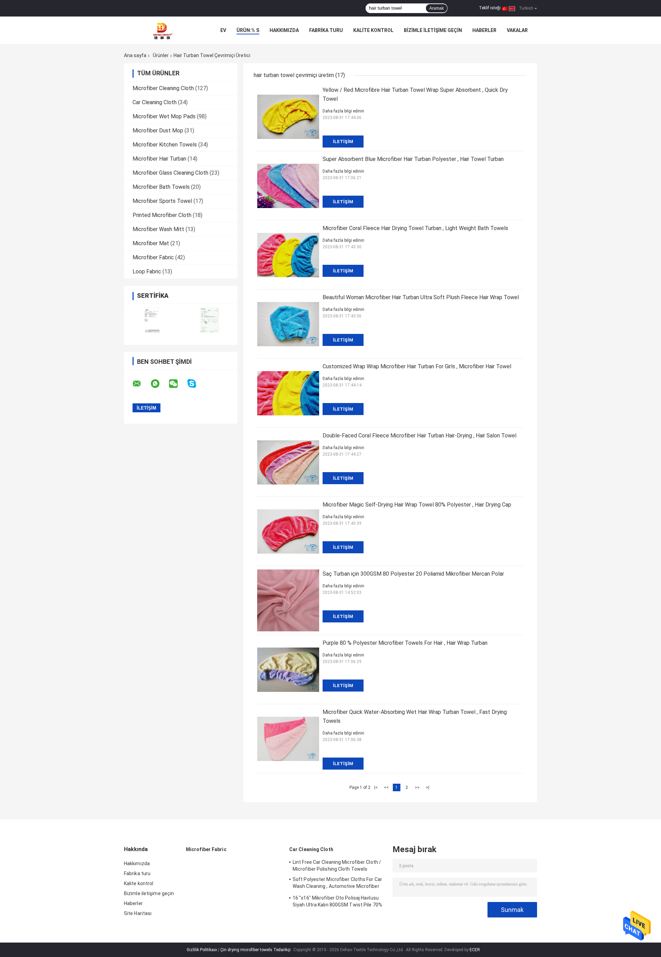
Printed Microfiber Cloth (162, 215)
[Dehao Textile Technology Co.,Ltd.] (162, 30)
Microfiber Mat (151, 243)
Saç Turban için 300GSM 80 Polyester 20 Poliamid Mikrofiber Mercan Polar (413, 573)
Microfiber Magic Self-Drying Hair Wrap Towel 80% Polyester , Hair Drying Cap (417, 504)
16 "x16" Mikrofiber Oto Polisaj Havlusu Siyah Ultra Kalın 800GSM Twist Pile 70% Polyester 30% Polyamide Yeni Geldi (337, 902)
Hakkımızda (284, 30)
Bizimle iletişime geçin (433, 30)
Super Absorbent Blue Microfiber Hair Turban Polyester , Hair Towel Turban (413, 159)
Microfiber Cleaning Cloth (163, 88)
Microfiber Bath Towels (161, 187)
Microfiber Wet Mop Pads (164, 116)
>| (427, 787)
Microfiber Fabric (153, 257)
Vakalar (517, 30)
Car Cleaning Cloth (155, 102)
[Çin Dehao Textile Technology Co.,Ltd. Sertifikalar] (152, 320)
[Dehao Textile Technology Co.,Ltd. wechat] (177, 383)
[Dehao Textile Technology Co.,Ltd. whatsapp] (159, 383)
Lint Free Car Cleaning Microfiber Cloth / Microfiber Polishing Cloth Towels (337, 865)
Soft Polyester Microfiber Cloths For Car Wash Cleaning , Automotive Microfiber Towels (337, 884)
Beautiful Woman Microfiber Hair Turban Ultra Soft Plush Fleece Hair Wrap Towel (421, 297)
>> (417, 787)
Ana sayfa (135, 55)
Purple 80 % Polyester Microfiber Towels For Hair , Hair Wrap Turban (405, 643)
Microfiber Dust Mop (158, 130)
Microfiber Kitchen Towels (165, 144)
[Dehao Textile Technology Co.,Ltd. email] (141, 383)
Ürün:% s (248, 30)
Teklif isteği (490, 8)
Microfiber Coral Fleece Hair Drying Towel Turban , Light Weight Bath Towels (415, 228)
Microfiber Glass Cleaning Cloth (170, 173)
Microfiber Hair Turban (159, 158)
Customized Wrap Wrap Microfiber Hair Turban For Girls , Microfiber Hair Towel (417, 366)
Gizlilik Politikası (202, 949)
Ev (223, 30)
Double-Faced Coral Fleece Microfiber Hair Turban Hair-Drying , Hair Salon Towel (419, 435)
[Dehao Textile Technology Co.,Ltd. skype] (196, 383)
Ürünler (161, 55)
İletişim (343, 141)
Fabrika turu (326, 30)
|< (376, 787)
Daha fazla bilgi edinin (343, 111)
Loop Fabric (147, 271)
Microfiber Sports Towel (162, 201)
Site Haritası (137, 913)
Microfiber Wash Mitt (158, 229)
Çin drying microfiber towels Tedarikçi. (256, 949)
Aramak (436, 8)
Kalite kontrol (373, 30)
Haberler (484, 30)
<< (386, 787)
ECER (475, 949)
